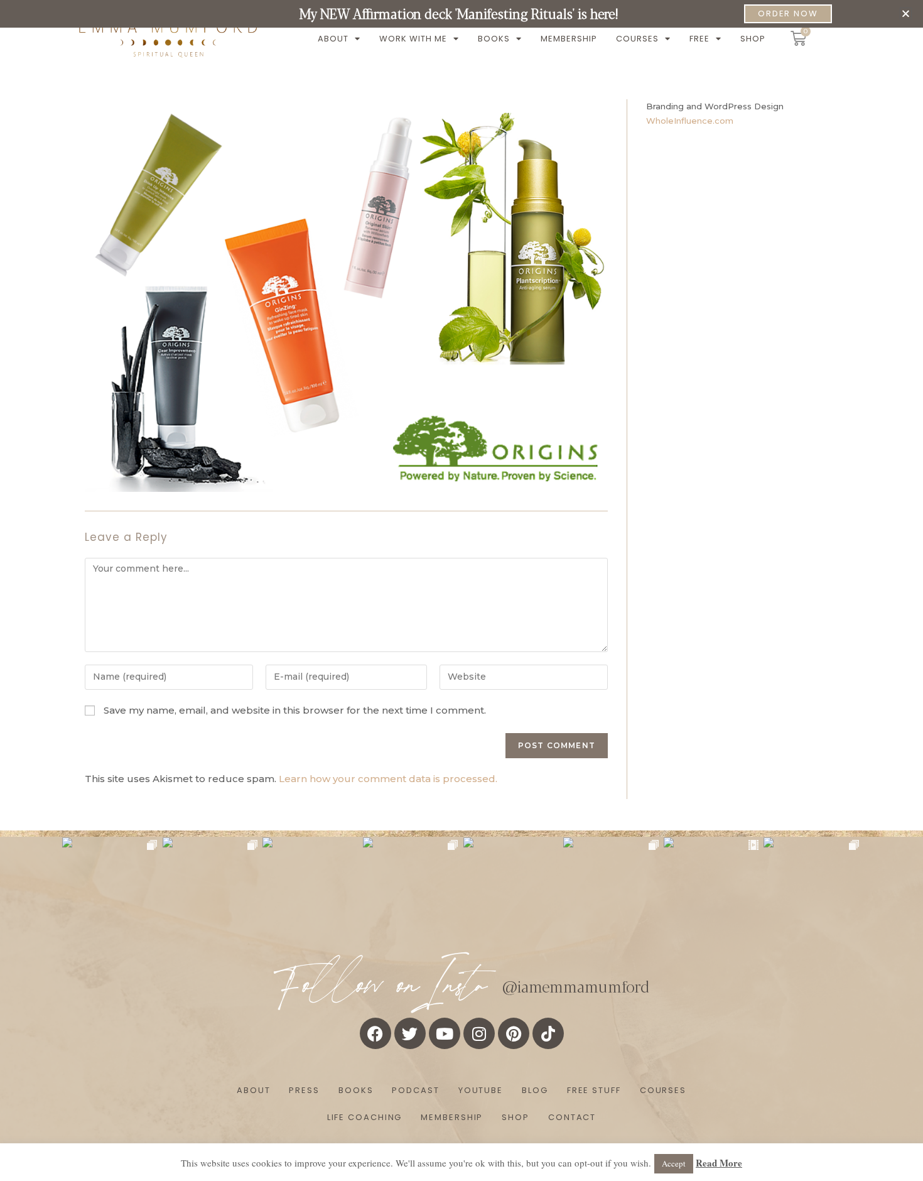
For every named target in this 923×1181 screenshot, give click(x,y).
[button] (905, 13)
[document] (461, 590)
